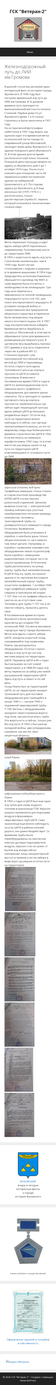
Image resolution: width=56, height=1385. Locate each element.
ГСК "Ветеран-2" (28, 11)
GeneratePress (28, 1380)
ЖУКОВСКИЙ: (28, 1181)
